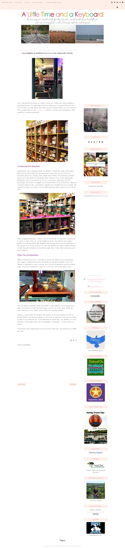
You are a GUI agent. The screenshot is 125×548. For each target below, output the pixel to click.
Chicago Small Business (27, 50)
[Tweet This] (74, 340)
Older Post (73, 384)
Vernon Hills (72, 50)
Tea (53, 50)
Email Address (95, 510)
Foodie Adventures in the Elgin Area (95, 164)
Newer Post (21, 384)
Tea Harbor (61, 50)
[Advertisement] (96, 75)
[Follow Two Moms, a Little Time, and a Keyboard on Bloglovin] (95, 453)
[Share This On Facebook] (71, 340)
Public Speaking (37, 2)
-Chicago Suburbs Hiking (53, 2)
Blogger (99, 275)
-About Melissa (6, 2)
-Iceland (27, 2)
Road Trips (18, 2)
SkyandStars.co (76, 546)
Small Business (44, 50)
